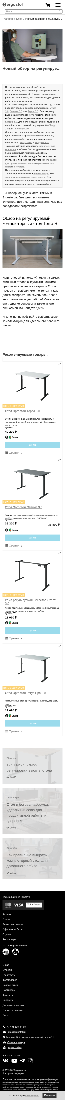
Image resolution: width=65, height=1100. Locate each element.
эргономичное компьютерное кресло (25, 177)
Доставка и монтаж (13, 1005)
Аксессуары (9, 939)
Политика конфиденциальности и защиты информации (30, 1079)
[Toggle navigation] (58, 4)
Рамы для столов (12, 924)
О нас (5, 964)
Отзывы (7, 969)
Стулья (6, 934)
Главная (7, 18)
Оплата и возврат (12, 1010)
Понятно (49, 1095)
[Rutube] (30, 1061)
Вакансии (7, 1000)
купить (32, 444)
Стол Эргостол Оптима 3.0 (23, 507)
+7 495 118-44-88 (16, 1026)
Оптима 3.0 (16, 111)
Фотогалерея (9, 979)
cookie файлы (32, 1095)
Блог (19, 18)
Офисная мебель (12, 929)
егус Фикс (27, 142)
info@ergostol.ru (17, 1032)
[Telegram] (22, 1061)
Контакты (7, 995)
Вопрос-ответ (10, 985)
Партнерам (8, 990)
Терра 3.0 (33, 111)
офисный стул (41, 173)
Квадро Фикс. (42, 142)
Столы (6, 919)
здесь (40, 308)
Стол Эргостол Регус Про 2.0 (25, 693)
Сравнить (15, 452)
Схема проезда (16, 1042)
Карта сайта (15, 1047)
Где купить (8, 975)
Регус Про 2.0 (21, 128)
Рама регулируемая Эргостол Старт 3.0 (30, 601)
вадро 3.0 (11, 121)
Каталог (7, 914)
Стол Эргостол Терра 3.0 (22, 411)
